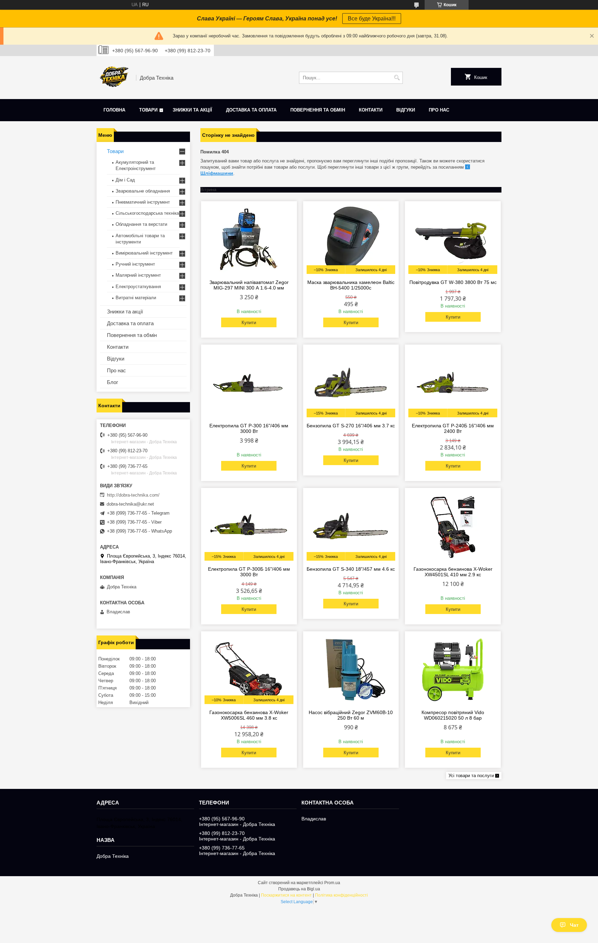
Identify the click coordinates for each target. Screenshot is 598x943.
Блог (112, 382)
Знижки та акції (192, 110)
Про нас (439, 110)
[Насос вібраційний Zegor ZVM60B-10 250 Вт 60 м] (351, 669)
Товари (148, 110)
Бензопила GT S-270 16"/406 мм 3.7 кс (351, 425)
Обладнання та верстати (141, 224)
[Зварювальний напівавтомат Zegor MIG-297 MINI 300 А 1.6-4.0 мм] (249, 239)
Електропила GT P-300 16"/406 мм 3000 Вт (248, 428)
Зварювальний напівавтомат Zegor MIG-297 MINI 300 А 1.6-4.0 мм (249, 285)
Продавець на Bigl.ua (299, 889)
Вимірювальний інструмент (144, 253)
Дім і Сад (125, 180)
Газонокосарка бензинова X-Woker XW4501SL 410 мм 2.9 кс (453, 571)
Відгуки (405, 110)
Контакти (370, 110)
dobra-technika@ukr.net (130, 504)
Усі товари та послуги (471, 775)
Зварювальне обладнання (143, 191)
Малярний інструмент (138, 275)
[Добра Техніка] (114, 78)
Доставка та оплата (251, 110)
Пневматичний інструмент (143, 202)
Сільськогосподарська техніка (147, 213)
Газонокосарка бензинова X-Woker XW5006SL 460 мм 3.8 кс (248, 715)
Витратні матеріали (136, 297)
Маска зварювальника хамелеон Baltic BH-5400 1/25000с (351, 285)
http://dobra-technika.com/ (133, 495)
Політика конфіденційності (341, 895)
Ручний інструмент (135, 264)
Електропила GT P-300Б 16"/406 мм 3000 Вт (249, 571)
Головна (114, 110)
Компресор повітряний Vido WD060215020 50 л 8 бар (453, 715)
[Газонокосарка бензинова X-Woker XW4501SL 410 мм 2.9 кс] (452, 526)
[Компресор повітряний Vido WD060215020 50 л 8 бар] (452, 669)
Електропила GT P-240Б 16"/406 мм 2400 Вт (453, 428)
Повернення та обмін (317, 110)
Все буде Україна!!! (372, 18)
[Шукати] (397, 78)
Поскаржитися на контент (286, 895)
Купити (249, 322)
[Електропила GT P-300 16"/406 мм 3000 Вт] (249, 382)
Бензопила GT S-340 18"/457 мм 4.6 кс (351, 569)
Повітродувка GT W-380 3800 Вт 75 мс (453, 282)
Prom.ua (332, 882)
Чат (574, 925)
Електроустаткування (138, 286)
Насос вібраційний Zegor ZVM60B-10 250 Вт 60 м (351, 715)
